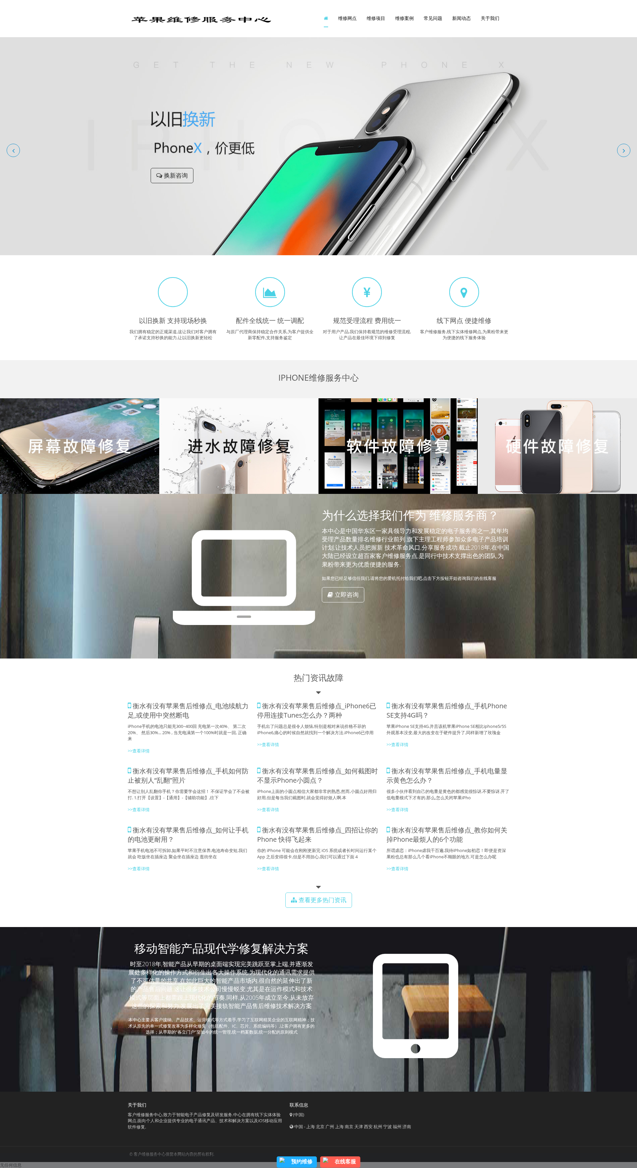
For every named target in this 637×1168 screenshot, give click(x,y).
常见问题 (433, 18)
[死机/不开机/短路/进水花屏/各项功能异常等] (238, 446)
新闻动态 (461, 18)
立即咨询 (346, 594)
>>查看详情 (397, 744)
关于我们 (490, 18)
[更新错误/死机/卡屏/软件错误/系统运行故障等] (398, 446)
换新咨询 (175, 175)
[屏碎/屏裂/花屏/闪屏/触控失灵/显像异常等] (79, 446)
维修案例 (404, 18)
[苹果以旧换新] (318, 146)
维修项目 (376, 18)
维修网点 (347, 18)
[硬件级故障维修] (557, 446)
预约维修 (302, 1161)
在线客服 (345, 1161)
